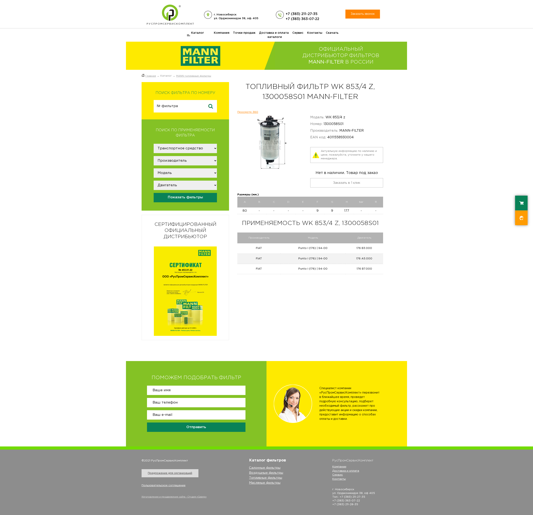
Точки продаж (244, 33)
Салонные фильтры (264, 467)
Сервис (297, 33)
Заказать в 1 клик (346, 182)
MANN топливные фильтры (193, 76)
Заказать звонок (363, 14)
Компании (339, 467)
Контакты (314, 33)
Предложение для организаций (170, 473)
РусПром (170, 24)
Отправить (196, 427)
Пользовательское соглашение (164, 485)
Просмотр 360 (247, 112)
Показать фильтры (185, 197)
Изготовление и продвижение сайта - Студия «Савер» (174, 497)
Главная (150, 76)
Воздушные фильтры (266, 472)
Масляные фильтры (264, 482)
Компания (221, 33)
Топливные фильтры (265, 477)
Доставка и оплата (274, 33)
